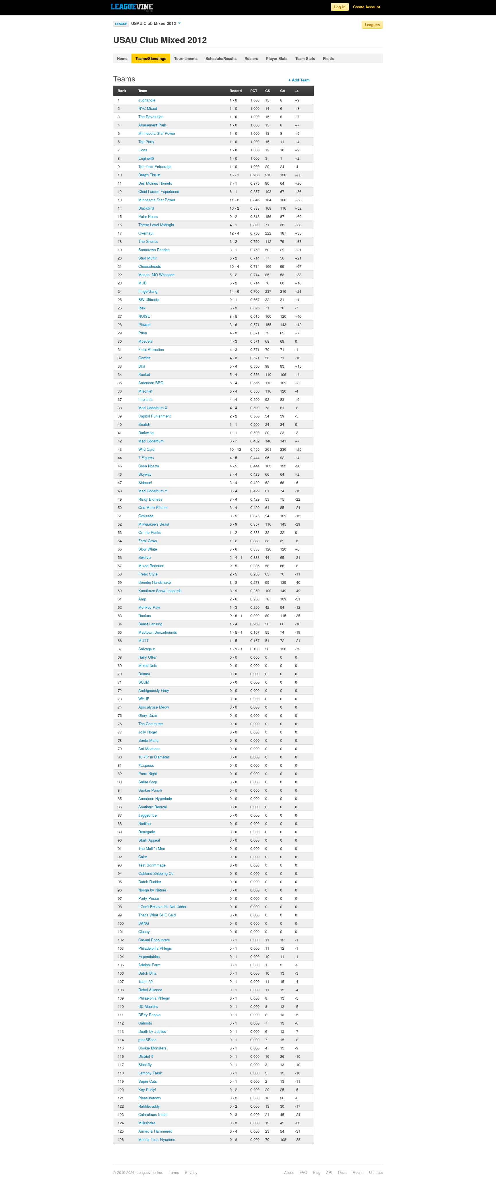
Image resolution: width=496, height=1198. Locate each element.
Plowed (144, 324)
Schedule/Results (221, 58)
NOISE (144, 316)
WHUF (143, 698)
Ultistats (376, 1172)
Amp (142, 599)
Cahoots (145, 1023)
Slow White (147, 549)
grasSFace (147, 1039)
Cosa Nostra (148, 466)
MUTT (143, 640)
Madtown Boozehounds (157, 632)
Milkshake (146, 1122)
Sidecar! (145, 482)
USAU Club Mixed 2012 (154, 23)
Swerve (144, 557)
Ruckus (144, 615)
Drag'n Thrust (149, 174)
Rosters (251, 58)
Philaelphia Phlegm (154, 998)
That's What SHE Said (157, 915)
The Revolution (150, 116)
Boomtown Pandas (154, 249)
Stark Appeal (149, 840)
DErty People (149, 1014)
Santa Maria (148, 740)
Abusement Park (152, 125)
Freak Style (148, 574)
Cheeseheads (149, 266)
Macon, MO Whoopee (156, 274)
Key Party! (147, 1089)
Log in (340, 6)
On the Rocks (149, 532)
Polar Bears (148, 216)
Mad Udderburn (151, 441)
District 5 (145, 1056)
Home (122, 58)
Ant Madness (149, 748)
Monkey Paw (149, 607)
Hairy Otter (147, 657)
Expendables (149, 956)
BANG (143, 923)
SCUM (143, 682)
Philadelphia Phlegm (155, 948)
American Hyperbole (155, 798)
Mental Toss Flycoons (156, 1139)
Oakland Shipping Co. (156, 873)
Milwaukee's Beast (153, 524)
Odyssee (145, 515)
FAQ (303, 1172)
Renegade (146, 831)
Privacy (191, 1172)
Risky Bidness (150, 499)
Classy (144, 931)
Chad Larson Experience (158, 191)
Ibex (142, 308)
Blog (316, 1172)
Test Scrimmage (152, 865)
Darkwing (146, 432)
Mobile (357, 1172)
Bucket (144, 374)
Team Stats (305, 58)
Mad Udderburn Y (152, 490)
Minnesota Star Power (156, 133)
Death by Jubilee (152, 1031)
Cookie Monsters (152, 1048)
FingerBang (147, 291)
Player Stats (276, 58)
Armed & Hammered (155, 1131)
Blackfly (145, 1064)
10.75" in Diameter (153, 757)
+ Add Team (299, 80)
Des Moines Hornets (155, 183)
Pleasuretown (149, 1098)
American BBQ (150, 382)
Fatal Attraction (151, 349)
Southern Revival (152, 806)
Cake (142, 856)
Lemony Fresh (150, 1073)
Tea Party (146, 141)
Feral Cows (147, 540)
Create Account (366, 6)
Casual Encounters (154, 940)
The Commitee (150, 723)
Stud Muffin (147, 258)
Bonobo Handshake (154, 582)
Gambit (144, 357)
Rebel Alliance (150, 989)
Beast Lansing (150, 624)
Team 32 (145, 981)
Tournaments (185, 58)
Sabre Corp (147, 782)
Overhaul (145, 233)
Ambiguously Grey (153, 690)
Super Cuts (147, 1081)
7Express (146, 765)
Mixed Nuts (147, 665)
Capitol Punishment (154, 416)
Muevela (145, 341)
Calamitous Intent (153, 1114)
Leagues (372, 24)
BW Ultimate (148, 299)
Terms (174, 1172)
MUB (142, 283)
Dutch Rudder (149, 881)
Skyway (145, 474)
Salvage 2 (146, 648)
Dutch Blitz (147, 973)
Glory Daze (147, 715)
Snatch (144, 424)
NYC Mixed (147, 108)
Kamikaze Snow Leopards (160, 590)
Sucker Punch (150, 790)
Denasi (144, 673)
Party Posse (148, 898)
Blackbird (146, 208)
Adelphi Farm (149, 964)
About (289, 1172)
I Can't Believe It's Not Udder (162, 906)
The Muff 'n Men (151, 848)
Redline (144, 823)
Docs (342, 1172)
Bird (141, 366)
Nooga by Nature (152, 890)
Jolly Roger (147, 732)
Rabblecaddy (149, 1106)
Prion (142, 332)
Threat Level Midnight (156, 224)
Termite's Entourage (154, 166)
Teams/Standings (150, 58)
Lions (142, 150)
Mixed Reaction (151, 565)
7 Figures (146, 457)
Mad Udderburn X (152, 407)
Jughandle (146, 100)
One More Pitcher (153, 507)
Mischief (145, 391)
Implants (145, 399)
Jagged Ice (147, 815)
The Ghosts (148, 241)
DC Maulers (148, 1006)
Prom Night (147, 773)
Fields (328, 58)
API (329, 1172)
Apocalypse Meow (153, 707)
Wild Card (146, 449)
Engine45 (146, 158)
